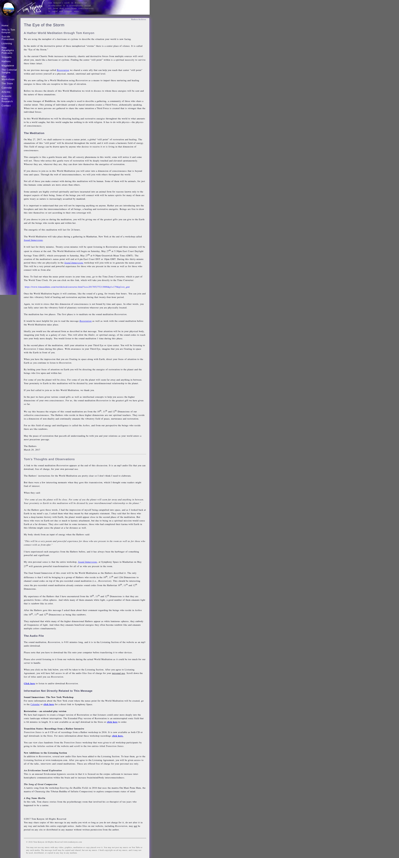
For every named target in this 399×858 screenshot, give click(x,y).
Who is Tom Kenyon (8, 31)
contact (6, 105)
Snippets (7, 57)
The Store (7, 83)
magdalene (8, 65)
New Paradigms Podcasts (8, 50)
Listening (7, 43)
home (5, 25)
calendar (7, 87)
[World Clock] (24, 286)
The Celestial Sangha (9, 71)
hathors (6, 61)
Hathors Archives (138, 19)
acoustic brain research (7, 99)
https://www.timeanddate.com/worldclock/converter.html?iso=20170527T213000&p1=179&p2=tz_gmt (77, 286)
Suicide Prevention (8, 38)
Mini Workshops (8, 78)
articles (6, 92)
